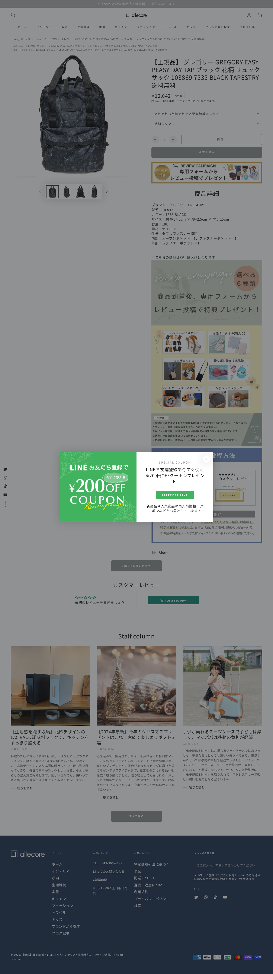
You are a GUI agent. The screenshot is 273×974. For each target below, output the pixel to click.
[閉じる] (206, 459)
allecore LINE (175, 495)
